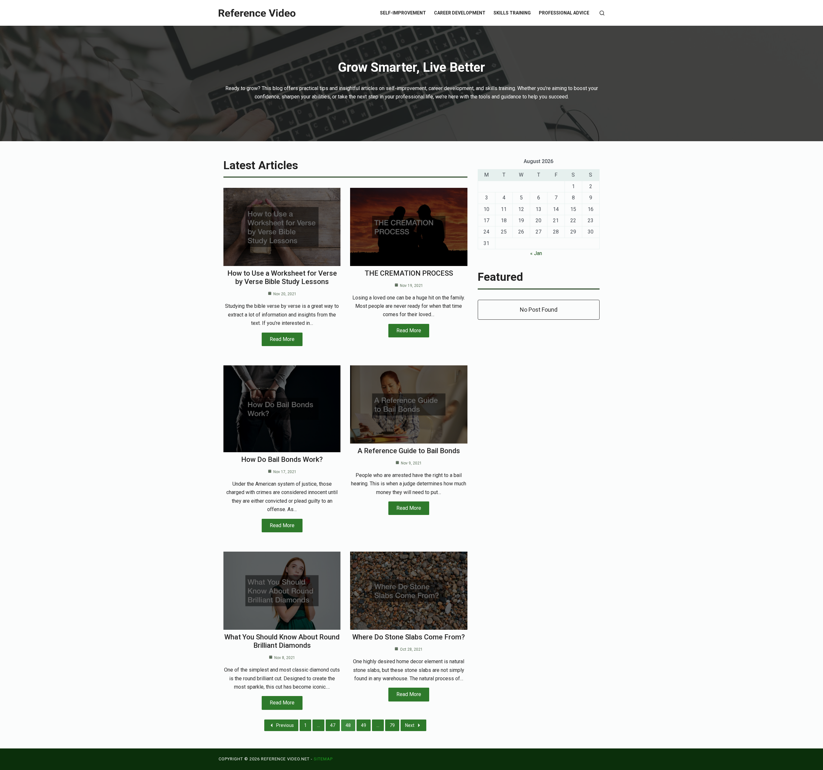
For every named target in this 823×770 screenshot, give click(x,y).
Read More (282, 339)
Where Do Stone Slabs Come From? (408, 637)
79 (392, 725)
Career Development (459, 12)
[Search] (602, 13)
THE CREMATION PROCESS (409, 273)
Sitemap (323, 758)
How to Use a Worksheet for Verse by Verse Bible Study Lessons (282, 277)
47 (332, 725)
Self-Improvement (403, 12)
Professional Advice (564, 12)
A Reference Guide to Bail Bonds (408, 451)
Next (409, 725)
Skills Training (512, 12)
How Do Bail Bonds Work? (282, 459)
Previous (285, 725)
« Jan (536, 253)
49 (363, 725)
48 (348, 725)
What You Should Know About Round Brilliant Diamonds (281, 641)
